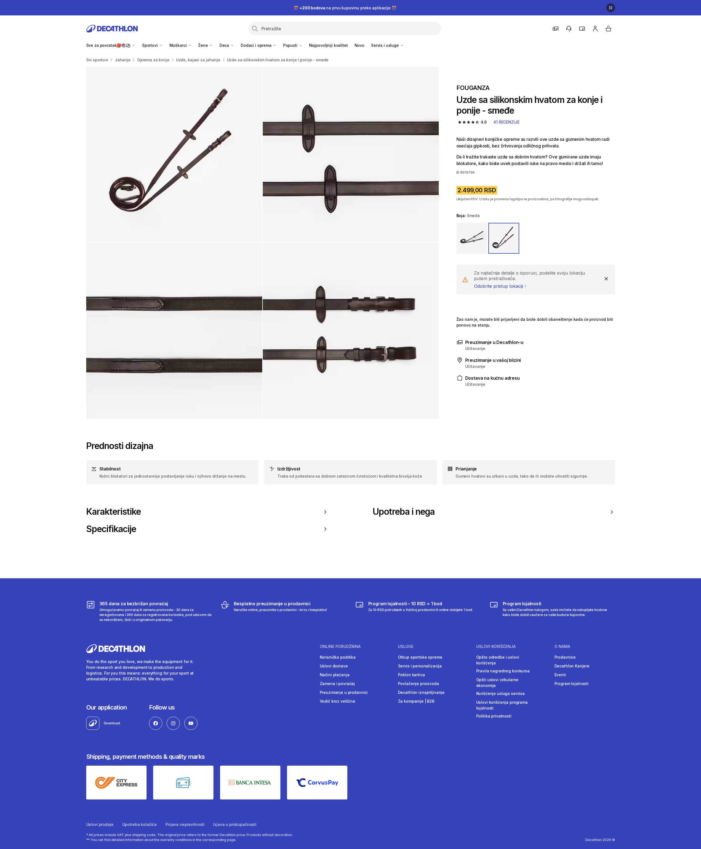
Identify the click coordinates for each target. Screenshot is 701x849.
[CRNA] (471, 238)
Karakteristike (113, 511)
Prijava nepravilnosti (185, 824)
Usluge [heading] (405, 646)
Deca (225, 45)
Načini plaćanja (335, 674)
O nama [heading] (562, 646)
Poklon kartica (411, 674)
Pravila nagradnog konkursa (503, 671)
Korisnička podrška (338, 657)
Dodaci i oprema (257, 45)
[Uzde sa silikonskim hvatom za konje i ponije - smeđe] (174, 154)
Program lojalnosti (571, 683)
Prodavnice (565, 657)
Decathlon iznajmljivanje (421, 692)
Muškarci (178, 45)
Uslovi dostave (334, 666)
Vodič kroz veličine (337, 701)
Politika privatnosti (493, 716)
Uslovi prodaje (99, 824)
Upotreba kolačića (139, 824)
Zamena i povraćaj (337, 683)
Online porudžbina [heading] (340, 646)
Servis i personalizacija (420, 666)
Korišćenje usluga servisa (500, 693)
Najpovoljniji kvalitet (328, 45)
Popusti (291, 45)
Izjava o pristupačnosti (234, 824)
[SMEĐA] (503, 238)
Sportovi (150, 45)
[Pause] (610, 7)
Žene (203, 45)
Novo (359, 45)
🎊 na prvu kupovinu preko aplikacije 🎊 (345, 8)
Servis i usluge (385, 45)
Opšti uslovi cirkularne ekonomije (497, 682)
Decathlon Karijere (571, 666)
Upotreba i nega (404, 511)
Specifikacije (111, 529)
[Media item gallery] (262, 243)
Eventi (560, 674)
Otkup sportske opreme (420, 657)
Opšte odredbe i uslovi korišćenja (497, 660)
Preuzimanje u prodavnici (344, 692)
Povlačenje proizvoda (418, 683)
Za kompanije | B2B (416, 701)
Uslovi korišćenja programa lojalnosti (502, 705)
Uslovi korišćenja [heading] (496, 646)
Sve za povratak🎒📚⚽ (109, 45)
